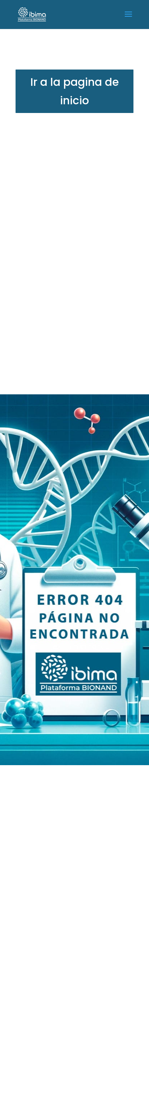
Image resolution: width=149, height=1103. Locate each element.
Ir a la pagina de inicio (74, 91)
